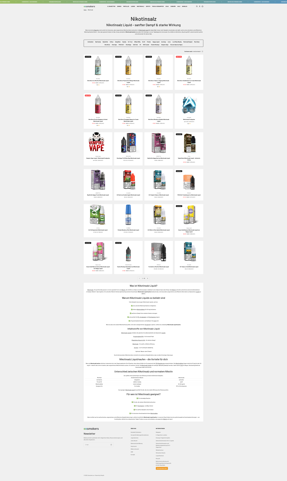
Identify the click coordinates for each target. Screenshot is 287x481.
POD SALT (121, 44)
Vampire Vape (164, 44)
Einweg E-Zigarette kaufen (163, 437)
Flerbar (149, 42)
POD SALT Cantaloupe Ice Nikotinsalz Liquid (189, 195)
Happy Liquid (156, 42)
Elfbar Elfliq (137, 42)
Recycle (158, 458)
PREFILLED (126, 6)
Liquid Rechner (160, 455)
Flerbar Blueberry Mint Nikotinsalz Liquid (128, 230)
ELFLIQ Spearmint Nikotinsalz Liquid (97, 230)
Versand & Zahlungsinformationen (140, 435)
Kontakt (133, 454)
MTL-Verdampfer (141, 317)
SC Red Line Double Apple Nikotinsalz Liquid (128, 195)
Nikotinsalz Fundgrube (189, 119)
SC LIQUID (128, 193)
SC (140, 44)
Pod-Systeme (152, 317)
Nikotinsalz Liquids (126, 333)
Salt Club (135, 44)
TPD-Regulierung (160, 363)
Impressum (134, 446)
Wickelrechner (160, 450)
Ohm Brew (107, 44)
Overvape (114, 44)
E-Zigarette (96, 30)
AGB (132, 452)
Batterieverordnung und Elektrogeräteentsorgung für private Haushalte (163, 463)
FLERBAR (128, 228)
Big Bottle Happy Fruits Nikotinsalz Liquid (98, 195)
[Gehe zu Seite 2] (147, 278)
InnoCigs (163, 42)
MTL (148, 406)
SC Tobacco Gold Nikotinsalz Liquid (189, 266)
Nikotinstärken (141, 309)
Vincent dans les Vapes (176, 44)
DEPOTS (148, 6)
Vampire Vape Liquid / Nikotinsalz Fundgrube (98, 158)
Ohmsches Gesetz (160, 453)
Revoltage (128, 44)
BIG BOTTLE (158, 156)
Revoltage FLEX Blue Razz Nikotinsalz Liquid (128, 158)
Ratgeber (158, 432)
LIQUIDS (133, 6)
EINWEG (119, 6)
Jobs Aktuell (134, 440)
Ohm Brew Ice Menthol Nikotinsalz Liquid (98, 80)
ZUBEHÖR (173, 6)
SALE (178, 6)
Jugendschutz (134, 437)
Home (85, 10)
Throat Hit (147, 324)
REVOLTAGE (128, 156)
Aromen (136, 347)
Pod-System (141, 406)
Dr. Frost (130, 42)
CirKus (111, 42)
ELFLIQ (98, 228)
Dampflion (118, 42)
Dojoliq (124, 42)
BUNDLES (184, 6)
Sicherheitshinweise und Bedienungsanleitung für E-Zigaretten (163, 445)
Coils (154, 320)
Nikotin (123, 289)
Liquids (198, 291)
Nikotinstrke (154, 413)
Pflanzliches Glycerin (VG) (138, 340)
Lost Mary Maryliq (177, 42)
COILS (167, 6)
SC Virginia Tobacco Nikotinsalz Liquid (159, 195)
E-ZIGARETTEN (111, 6)
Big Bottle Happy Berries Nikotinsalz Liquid (158, 158)
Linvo (169, 42)
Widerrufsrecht (135, 449)
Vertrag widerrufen (162, 468)
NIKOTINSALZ (140, 6)
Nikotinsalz (90, 10)
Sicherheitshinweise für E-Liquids (165, 440)
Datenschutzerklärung (136, 443)
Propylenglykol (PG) (138, 336)
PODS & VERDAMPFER (158, 6)
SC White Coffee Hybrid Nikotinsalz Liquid (159, 230)
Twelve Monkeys (155, 44)
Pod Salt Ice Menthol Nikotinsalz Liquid (159, 266)
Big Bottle (105, 42)
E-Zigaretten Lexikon (161, 435)
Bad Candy (98, 42)
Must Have (196, 42)
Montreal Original (187, 42)
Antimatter (90, 42)
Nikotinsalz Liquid (144, 30)
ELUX (143, 42)
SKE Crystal (146, 44)
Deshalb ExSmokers (136, 432)
